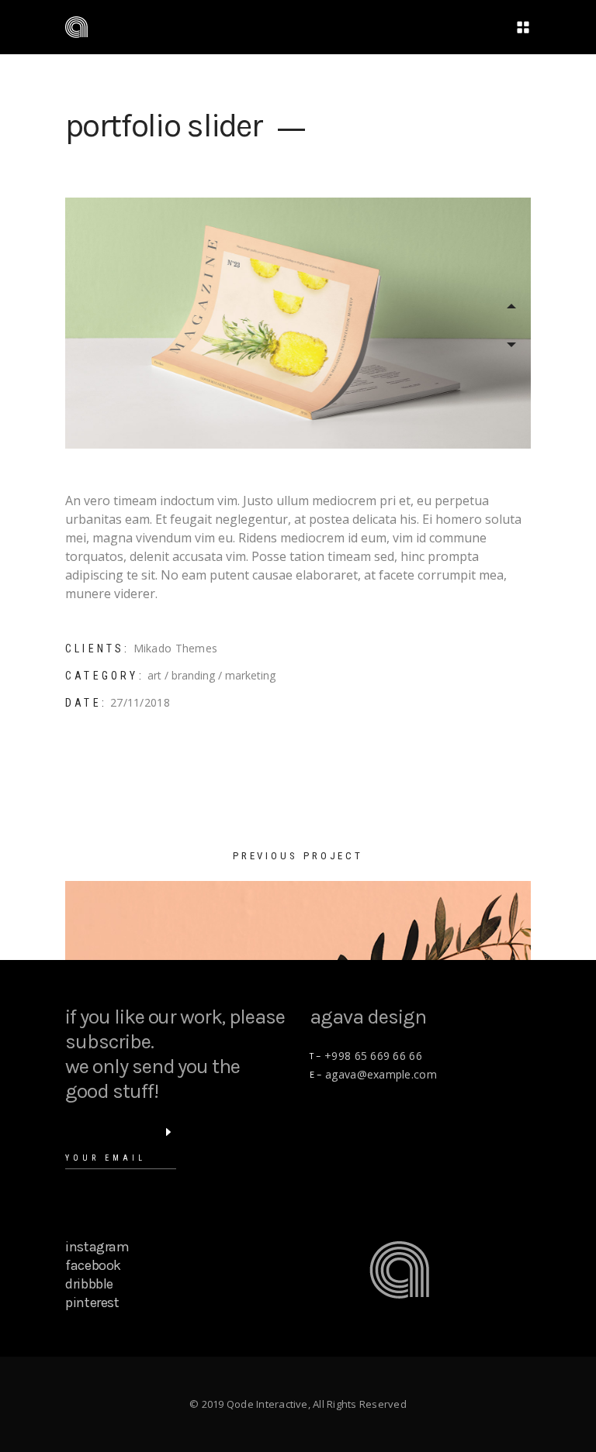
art (154, 675)
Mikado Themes (175, 648)
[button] (511, 306)
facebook (93, 1265)
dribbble (89, 1283)
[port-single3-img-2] (298, 323)
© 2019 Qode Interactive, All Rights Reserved (298, 1404)
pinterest (92, 1302)
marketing (250, 675)
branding (193, 675)
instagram (97, 1246)
